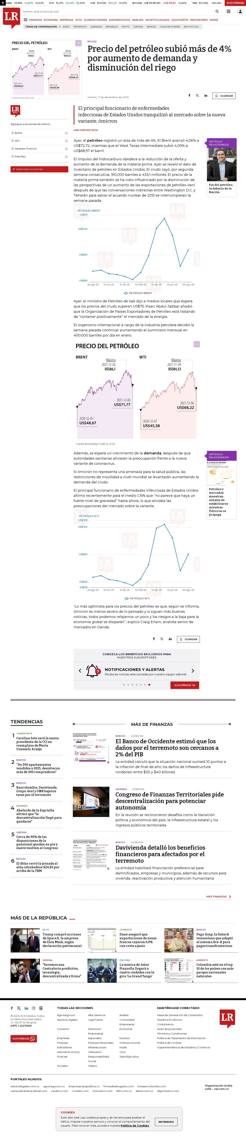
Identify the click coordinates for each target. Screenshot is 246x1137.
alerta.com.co (144, 1090)
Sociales (62, 1065)
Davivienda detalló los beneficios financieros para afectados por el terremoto (160, 854)
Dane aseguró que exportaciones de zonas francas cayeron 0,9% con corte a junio (138, 940)
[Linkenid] (28, 1008)
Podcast (62, 1056)
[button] (79, 671)
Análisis (124, 1015)
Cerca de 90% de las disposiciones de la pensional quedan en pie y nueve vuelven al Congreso (37, 842)
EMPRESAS (66, 19)
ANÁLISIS (137, 19)
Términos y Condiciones (172, 1033)
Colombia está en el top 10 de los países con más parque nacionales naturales (215, 970)
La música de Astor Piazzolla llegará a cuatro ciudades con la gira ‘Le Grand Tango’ (137, 970)
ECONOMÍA (51, 19)
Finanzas (62, 1042)
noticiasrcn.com (102, 1090)
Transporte (24, 733)
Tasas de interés (170, 27)
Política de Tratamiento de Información (181, 1038)
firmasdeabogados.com (118, 1086)
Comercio (126, 929)
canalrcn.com (59, 1090)
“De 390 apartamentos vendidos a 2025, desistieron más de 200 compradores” (38, 768)
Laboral (21, 832)
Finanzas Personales (100, 1042)
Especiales (94, 1038)
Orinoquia (112, 27)
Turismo (138, 27)
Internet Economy (68, 1051)
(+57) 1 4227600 (21, 1025)
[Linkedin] (205, 96)
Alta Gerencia (96, 1015)
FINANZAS (35, 19)
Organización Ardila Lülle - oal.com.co (218, 1087)
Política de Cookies (135, 1125)
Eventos (125, 1038)
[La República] (11, 18)
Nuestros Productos (169, 1019)
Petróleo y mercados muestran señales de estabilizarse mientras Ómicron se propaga (218, 501)
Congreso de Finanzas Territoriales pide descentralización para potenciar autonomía (170, 801)
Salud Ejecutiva (129, 1056)
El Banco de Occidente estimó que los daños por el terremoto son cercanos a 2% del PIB (167, 748)
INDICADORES (199, 19)
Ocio (123, 1051)
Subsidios (96, 27)
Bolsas (21, 859)
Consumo (63, 1028)
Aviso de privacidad (169, 1028)
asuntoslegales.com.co (25, 1086)
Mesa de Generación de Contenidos (179, 1015)
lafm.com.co (124, 1090)
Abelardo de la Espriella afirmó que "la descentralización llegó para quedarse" (39, 816)
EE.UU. (46, 929)
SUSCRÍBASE (235, 3)
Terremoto (80, 27)
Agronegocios (66, 1015)
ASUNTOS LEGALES (157, 19)
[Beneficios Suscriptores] (228, 11)
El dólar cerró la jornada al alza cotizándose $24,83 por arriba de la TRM (37, 867)
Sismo (66, 27)
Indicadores (64, 1047)
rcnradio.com (80, 1090)
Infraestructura (97, 1047)
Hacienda (22, 806)
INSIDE (214, 19)
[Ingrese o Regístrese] (240, 11)
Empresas (63, 1038)
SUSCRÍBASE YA (184, 685)
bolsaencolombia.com (152, 1086)
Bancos (151, 27)
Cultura (125, 960)
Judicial (47, 960)
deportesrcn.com (168, 1090)
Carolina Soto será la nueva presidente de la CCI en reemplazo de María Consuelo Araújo (37, 743)
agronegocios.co (54, 1086)
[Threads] (42, 1008)
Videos (92, 1065)
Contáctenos (165, 1024)
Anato (125, 27)
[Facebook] (189, 96)
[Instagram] (35, 1008)
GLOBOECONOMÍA (95, 19)
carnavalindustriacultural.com (29, 1090)
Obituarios (94, 1051)
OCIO (78, 19)
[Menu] (26, 19)
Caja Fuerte (95, 1019)
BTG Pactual (191, 27)
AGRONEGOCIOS (119, 19)
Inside (123, 1047)
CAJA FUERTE (179, 19)
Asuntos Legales (67, 1019)
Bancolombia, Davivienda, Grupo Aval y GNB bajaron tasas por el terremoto (36, 791)
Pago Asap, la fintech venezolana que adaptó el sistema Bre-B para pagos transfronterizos (214, 940)
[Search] (217, 11)
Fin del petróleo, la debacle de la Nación (221, 188)
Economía (126, 1028)
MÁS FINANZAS (216, 896)
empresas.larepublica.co (84, 1086)
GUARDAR (226, 95)
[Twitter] (197, 96)
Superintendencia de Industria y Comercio (183, 1047)
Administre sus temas (29, 169)
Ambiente (202, 960)
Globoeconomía (130, 1042)
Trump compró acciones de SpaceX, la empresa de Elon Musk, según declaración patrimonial (62, 940)
